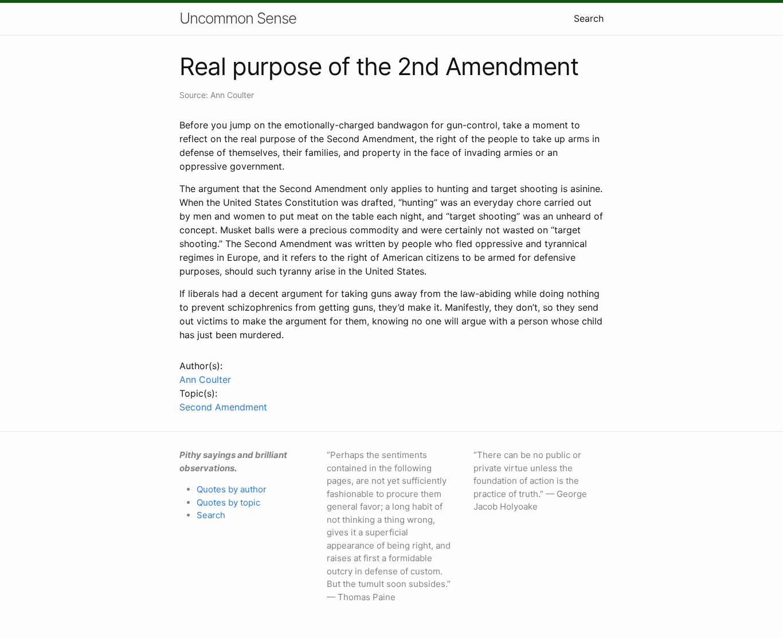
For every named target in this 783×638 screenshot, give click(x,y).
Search (589, 18)
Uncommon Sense (237, 18)
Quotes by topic (228, 502)
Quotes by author (232, 489)
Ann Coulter (205, 379)
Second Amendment (223, 407)
